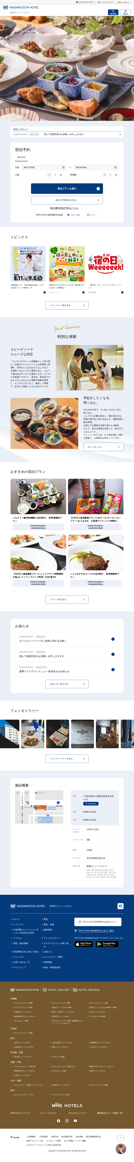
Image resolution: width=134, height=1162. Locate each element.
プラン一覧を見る (58, 599)
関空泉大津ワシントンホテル (24, 1071)
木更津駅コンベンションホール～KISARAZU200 (25, 931)
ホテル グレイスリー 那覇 (99, 1085)
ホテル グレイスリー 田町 (61, 1003)
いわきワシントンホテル (98, 1047)
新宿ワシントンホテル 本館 (61, 1007)
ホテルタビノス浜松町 (97, 1016)
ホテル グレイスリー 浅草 (99, 1003)
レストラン (18, 924)
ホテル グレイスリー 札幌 (23, 1033)
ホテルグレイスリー (77, 1113)
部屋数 (73, 175)
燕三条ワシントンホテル (23, 1057)
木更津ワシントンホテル (60, 1016)
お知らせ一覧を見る (59, 684)
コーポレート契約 (53, 1141)
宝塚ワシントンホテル (97, 1071)
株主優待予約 (67, 1137)
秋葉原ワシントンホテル (23, 1012)
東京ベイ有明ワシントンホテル (63, 1012)
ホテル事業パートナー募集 (75, 1141)
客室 (46, 919)
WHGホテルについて (20, 1113)
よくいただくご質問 (53, 957)
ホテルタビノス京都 (59, 1071)
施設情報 (48, 930)
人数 (17, 175)
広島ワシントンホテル (22, 1075)
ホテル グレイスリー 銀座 (23, 1003)
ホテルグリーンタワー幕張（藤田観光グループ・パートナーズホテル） (67, 1022)
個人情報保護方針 (93, 1137)
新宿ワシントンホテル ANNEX (104, 1007)
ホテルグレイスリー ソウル (24, 1095)
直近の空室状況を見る (65, 200)
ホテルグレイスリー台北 (60, 1095)
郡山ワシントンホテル (60, 1047)
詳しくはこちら (95, 447)
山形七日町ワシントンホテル (62, 1043)
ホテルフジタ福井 (58, 1057)
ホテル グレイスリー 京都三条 (25, 1066)
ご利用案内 (31, 1137)
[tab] (127, 65)
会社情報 (79, 1137)
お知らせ (48, 952)
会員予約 (54, 1137)
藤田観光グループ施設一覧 (109, 1113)
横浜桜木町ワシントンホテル (24, 1016)
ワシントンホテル (47, 1113)
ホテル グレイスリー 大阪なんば (63, 1066)
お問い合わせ (19, 962)
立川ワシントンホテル (97, 1012)
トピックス (18, 957)
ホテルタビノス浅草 (21, 1021)
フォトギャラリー (52, 938)
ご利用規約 (43, 1137)
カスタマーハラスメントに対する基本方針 (43, 1145)
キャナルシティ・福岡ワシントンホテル (28, 1085)
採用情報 (48, 962)
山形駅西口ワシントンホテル (100, 1043)
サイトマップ (19, 967)
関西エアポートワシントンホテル (101, 1066)
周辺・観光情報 (20, 943)
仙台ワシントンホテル (22, 1043)
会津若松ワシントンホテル (23, 1047)
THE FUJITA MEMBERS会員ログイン (100, 922)
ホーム (16, 919)
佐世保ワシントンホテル (60, 1085)
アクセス (17, 938)
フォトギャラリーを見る (61, 759)
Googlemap (92, 804)
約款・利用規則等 (52, 967)
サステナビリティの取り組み (56, 945)
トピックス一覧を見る (60, 305)
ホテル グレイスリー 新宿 (23, 1007)
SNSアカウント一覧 (34, 1141)
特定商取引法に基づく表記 (25, 952)
